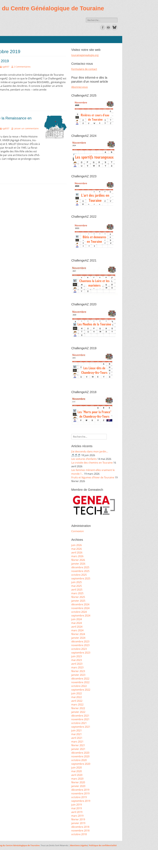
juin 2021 (76, 730)
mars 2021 (77, 741)
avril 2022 (76, 700)
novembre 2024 (80, 608)
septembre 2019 (80, 801)
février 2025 (78, 597)
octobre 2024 (79, 612)
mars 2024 (77, 630)
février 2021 (78, 745)
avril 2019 (76, 812)
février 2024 (78, 634)
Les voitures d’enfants (84, 459)
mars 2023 (77, 667)
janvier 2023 (78, 675)
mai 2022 (76, 697)
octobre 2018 (79, 834)
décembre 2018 (80, 827)
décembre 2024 (80, 604)
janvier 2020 (78, 786)
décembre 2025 (80, 567)
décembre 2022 (80, 678)
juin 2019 (76, 804)
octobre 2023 (79, 649)
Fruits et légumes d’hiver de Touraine (92, 477)
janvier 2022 (78, 712)
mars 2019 (77, 815)
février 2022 (78, 708)
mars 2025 (77, 593)
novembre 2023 (80, 645)
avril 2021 (76, 738)
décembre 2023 (80, 641)
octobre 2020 (79, 760)
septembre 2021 (80, 726)
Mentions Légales (78, 845)
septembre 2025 (80, 578)
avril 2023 (76, 663)
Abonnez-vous (79, 87)
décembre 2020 (80, 752)
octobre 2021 (79, 723)
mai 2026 (76, 548)
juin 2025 (76, 582)
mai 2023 (76, 660)
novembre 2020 (80, 756)
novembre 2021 (80, 719)
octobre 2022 (79, 686)
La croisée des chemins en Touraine (92, 462)
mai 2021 (76, 734)
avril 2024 (76, 626)
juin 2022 (76, 693)
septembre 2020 (80, 764)
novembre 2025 (80, 571)
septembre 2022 (80, 689)
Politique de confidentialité (103, 845)
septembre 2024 (80, 615)
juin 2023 (76, 656)
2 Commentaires (22, 66)
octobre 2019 (79, 797)
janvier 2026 (78, 563)
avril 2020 (76, 775)
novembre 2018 (80, 830)
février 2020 (78, 782)
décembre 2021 (80, 715)
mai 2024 (76, 623)
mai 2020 (76, 771)
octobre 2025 (79, 574)
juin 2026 (76, 545)
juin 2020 (76, 767)
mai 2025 (76, 586)
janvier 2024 (78, 637)
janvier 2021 (78, 749)
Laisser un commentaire (26, 128)
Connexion (77, 531)
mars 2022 (77, 704)
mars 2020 (77, 778)
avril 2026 (76, 552)
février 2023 (78, 671)
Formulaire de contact (84, 69)
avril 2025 (76, 589)
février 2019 (78, 819)
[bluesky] (114, 29)
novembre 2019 (80, 793)
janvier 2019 (78, 823)
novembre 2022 (80, 682)
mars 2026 (77, 556)
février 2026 (78, 560)
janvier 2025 (78, 600)
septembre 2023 (80, 652)
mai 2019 (76, 808)
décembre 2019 (80, 789)
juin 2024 (76, 619)
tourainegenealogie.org (85, 55)
